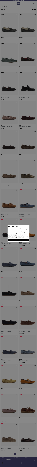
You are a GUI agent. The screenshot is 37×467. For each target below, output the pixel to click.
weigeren (9, 236)
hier (17, 234)
